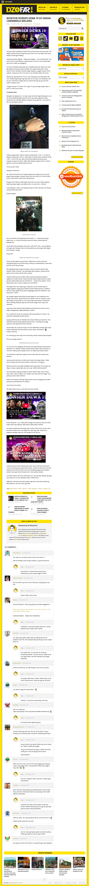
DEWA (19, 488)
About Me (42, 8)
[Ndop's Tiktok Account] (65, 38)
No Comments (11, 514)
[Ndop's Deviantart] (76, 38)
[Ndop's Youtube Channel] (71, 38)
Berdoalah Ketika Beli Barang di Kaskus (71, 109)
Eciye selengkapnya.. (77, 157)
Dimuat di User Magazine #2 (70, 141)
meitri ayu (15, 838)
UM (49, 488)
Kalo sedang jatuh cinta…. (70, 101)
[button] (3, 2)
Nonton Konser (28, 24)
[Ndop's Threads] (81, 38)
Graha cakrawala (32, 488)
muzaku (15, 685)
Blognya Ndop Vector (15, 883)
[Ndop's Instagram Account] (60, 38)
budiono (15, 600)
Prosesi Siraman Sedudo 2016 (70, 86)
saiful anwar (16, 813)
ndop (8, 24)
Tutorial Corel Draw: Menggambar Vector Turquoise (72, 96)
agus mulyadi (13, 488)
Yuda (35, 238)
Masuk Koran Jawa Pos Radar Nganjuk (73, 150)
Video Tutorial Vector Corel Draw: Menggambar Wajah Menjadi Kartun (72, 115)
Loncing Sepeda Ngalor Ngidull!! (71, 105)
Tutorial (66, 8)
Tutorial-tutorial (71, 883)
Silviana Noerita (17, 663)
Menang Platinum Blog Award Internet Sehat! (70, 131)
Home (50, 883)
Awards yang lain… (77, 193)
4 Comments (34, 503)
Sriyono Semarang (17, 578)
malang (45, 488)
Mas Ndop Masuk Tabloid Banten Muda (71, 146)
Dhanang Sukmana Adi (18, 727)
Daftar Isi (53, 8)
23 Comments (37, 24)
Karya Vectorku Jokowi (68, 126)
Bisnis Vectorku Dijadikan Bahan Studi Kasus (71, 136)
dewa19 (24, 488)
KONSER (40, 488)
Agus (14, 240)
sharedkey (15, 705)
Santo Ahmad (16, 553)
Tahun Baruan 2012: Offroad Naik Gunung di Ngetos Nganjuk (72, 91)
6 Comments (11, 502)
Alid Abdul (15, 633)
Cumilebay (15, 785)
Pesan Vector (79, 8)
